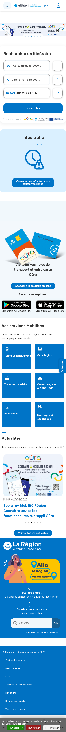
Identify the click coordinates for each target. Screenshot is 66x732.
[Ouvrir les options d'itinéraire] (58, 93)
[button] (3, 28)
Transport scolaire (15, 384)
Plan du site (10, 693)
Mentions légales (13, 668)
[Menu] (7, 5)
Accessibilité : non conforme (18, 685)
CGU (7, 677)
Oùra (27, 633)
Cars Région (44, 355)
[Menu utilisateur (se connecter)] (58, 5)
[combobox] (26, 65)
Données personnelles (15, 701)
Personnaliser (52, 727)
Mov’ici (35, 633)
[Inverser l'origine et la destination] (58, 80)
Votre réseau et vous (15, 709)
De (8, 65)
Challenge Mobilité (50, 633)
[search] (31, 65)
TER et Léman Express (17, 356)
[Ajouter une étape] (58, 66)
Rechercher (33, 108)
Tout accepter (16, 727)
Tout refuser (34, 727)
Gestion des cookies (15, 660)
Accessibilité (12, 413)
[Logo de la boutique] (27, 5)
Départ (10, 93)
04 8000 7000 (32, 593)
